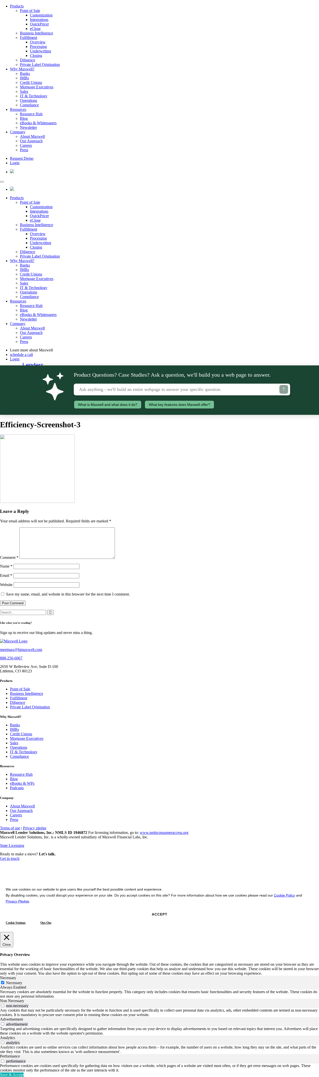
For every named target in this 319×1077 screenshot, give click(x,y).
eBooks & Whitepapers (38, 123)
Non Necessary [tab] (12, 1001)
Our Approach (31, 141)
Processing (38, 46)
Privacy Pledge (17, 901)
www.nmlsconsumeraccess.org (164, 832)
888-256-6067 (11, 658)
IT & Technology (33, 96)
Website (6, 585)
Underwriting (40, 51)
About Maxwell (32, 136)
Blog (24, 118)
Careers (26, 145)
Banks (25, 73)
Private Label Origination (40, 64)
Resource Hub (31, 114)
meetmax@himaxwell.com (21, 649)
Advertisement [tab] (11, 1019)
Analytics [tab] (7, 1038)
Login (14, 163)
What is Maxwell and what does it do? (107, 405)
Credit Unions (31, 82)
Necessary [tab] (8, 978)
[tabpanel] (159, 994)
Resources (18, 109)
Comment (9, 557)
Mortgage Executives (36, 87)
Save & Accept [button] (12, 1075)
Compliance (29, 105)
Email (6, 575)
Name (6, 566)
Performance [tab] (10, 1056)
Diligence (27, 60)
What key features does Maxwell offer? (179, 405)
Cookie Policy (284, 895)
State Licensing (12, 845)
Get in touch (9, 858)
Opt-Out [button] (45, 922)
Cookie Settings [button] (16, 922)
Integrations (39, 19)
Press (24, 150)
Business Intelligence (36, 33)
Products (17, 6)
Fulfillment (28, 37)
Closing (36, 55)
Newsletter (28, 127)
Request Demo (21, 158)
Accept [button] (159, 914)
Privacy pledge (34, 828)
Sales (24, 91)
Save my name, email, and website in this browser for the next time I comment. (68, 594)
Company (17, 132)
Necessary (14, 983)
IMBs (24, 78)
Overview (38, 42)
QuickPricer (39, 24)
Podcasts (17, 788)
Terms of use (10, 828)
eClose (35, 28)
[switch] (2, 1005)
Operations (28, 100)
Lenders (33, 365)
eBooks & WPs (22, 783)
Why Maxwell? (22, 69)
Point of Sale (30, 10)
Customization (41, 15)
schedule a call (21, 354)
